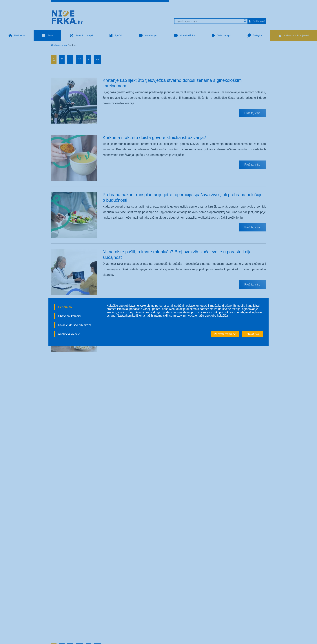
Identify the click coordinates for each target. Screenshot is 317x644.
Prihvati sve (252, 334)
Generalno (65, 307)
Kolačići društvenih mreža (75, 325)
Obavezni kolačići (69, 316)
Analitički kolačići (69, 334)
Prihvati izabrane (225, 334)
